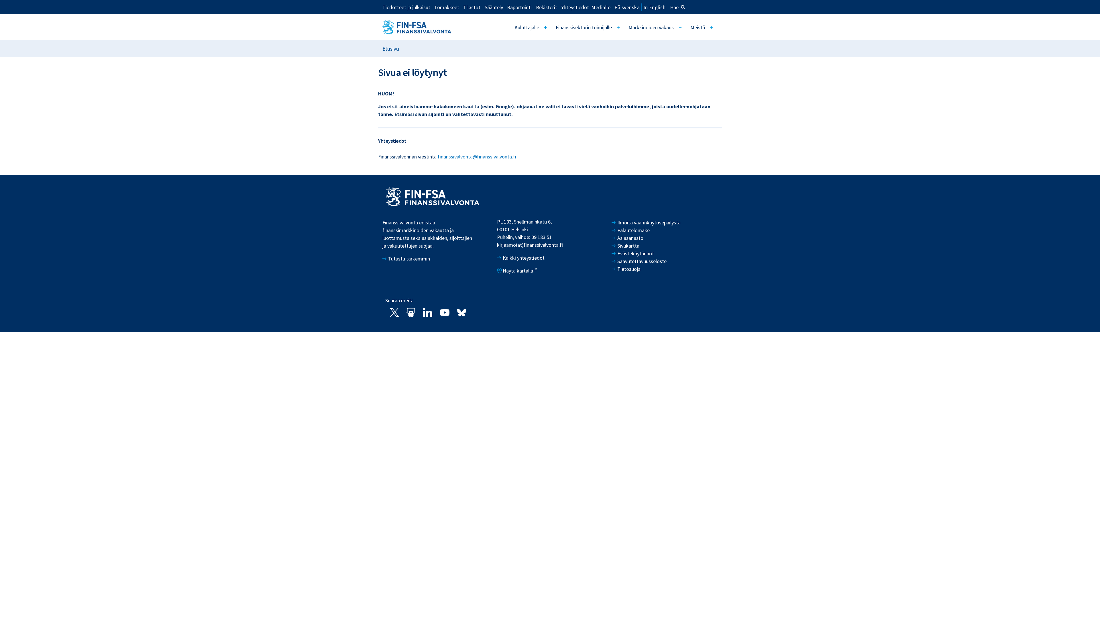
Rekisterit (546, 7)
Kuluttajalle (526, 27)
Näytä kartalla (518, 270)
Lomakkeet (447, 7)
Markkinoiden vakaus (651, 27)
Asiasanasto (630, 238)
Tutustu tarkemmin (409, 258)
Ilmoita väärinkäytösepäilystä (649, 222)
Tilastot (471, 7)
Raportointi (519, 7)
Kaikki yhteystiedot (524, 257)
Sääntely (494, 7)
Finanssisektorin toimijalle (584, 27)
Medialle (600, 7)
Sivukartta (628, 245)
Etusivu (390, 48)
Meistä (697, 27)
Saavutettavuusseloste (642, 261)
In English (654, 7)
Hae (674, 7)
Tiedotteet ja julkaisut (406, 7)
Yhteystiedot (575, 7)
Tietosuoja (629, 269)
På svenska (627, 7)
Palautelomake (633, 230)
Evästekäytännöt (635, 253)
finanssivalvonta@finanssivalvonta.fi (477, 156)
